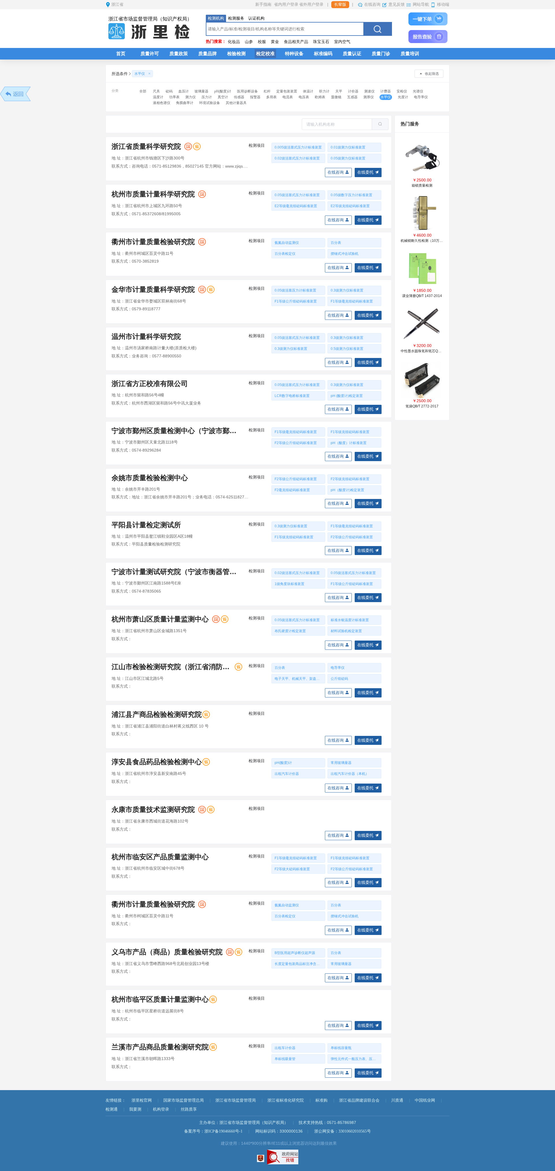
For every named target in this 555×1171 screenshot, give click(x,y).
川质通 (397, 1100)
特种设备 (294, 53)
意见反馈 (396, 4)
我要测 (135, 1109)
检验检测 (236, 53)
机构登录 (161, 1109)
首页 (120, 53)
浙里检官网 (142, 1100)
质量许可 (149, 53)
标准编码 (323, 53)
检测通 (112, 1109)
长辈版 (340, 4)
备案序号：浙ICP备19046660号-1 (213, 1131)
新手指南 (263, 4)
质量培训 (410, 53)
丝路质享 (189, 1109)
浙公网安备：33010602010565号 (342, 1131)
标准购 (321, 1100)
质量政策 (178, 53)
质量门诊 (381, 53)
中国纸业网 (425, 1100)
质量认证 (352, 53)
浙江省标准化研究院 (285, 1100)
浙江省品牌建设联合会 (359, 1100)
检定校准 (265, 53)
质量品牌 (207, 53)
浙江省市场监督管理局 (235, 1100)
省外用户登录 (311, 4)
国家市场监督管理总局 (183, 1100)
